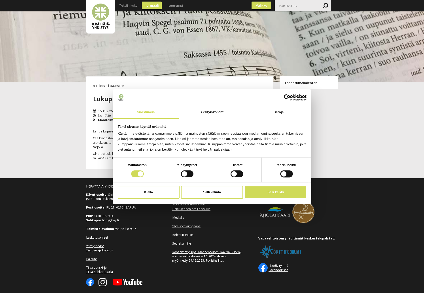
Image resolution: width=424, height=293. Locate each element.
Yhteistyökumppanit (186, 226)
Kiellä (148, 192)
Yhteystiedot (95, 246)
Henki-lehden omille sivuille (191, 209)
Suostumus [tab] (146, 112)
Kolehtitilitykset (183, 235)
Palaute (91, 259)
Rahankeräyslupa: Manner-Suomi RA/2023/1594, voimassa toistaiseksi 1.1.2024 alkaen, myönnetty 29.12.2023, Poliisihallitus (206, 256)
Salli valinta (212, 192)
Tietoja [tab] (278, 112)
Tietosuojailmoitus (99, 250)
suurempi (175, 5)
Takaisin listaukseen (110, 86)
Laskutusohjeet (97, 237)
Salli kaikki (275, 192)
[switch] (187, 173)
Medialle (178, 217)
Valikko (261, 5)
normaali (152, 5)
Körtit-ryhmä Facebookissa (278, 267)
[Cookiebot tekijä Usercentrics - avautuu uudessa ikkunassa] (287, 97)
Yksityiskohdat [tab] (212, 112)
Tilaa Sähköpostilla (99, 272)
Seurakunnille (181, 243)
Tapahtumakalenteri (301, 82)
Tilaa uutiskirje (96, 267)
